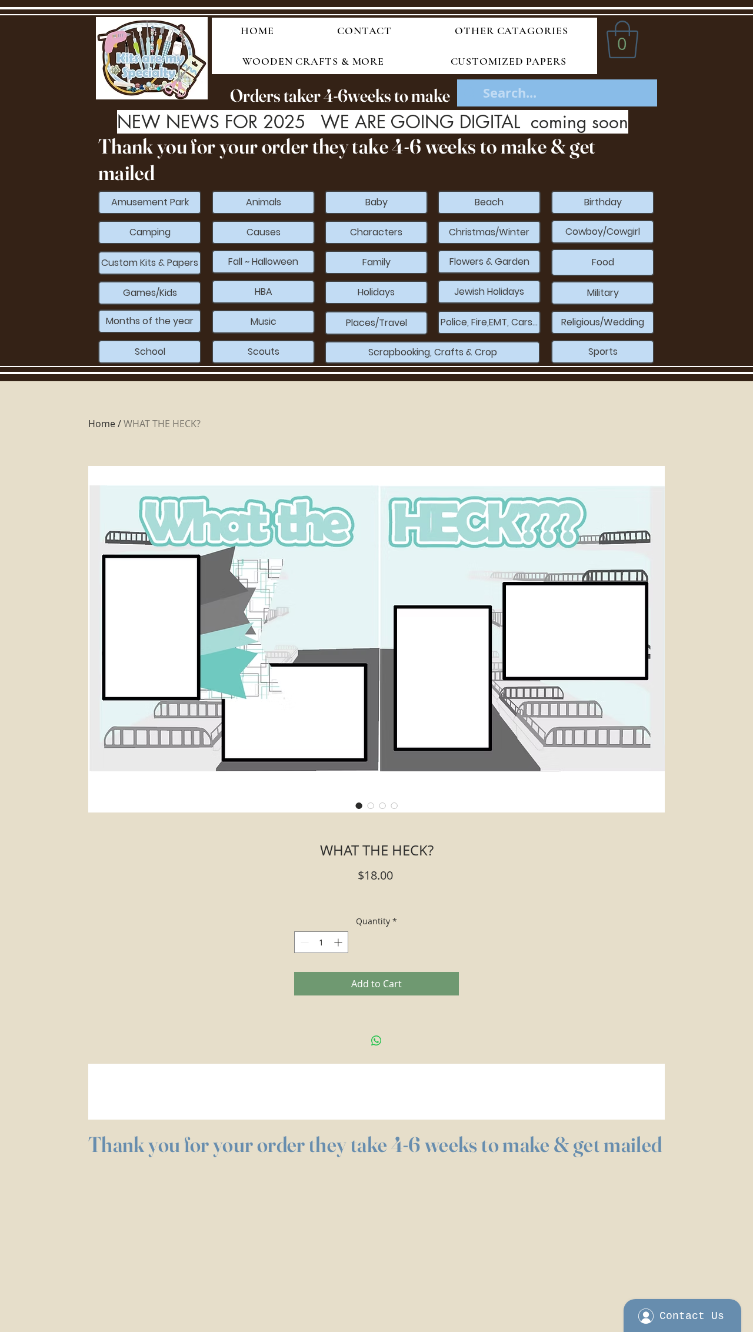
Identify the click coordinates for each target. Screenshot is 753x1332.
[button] (622, 39)
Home (101, 423)
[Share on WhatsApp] (376, 1041)
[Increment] (339, 942)
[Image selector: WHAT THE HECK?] (359, 805)
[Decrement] (303, 942)
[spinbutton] (321, 942)
